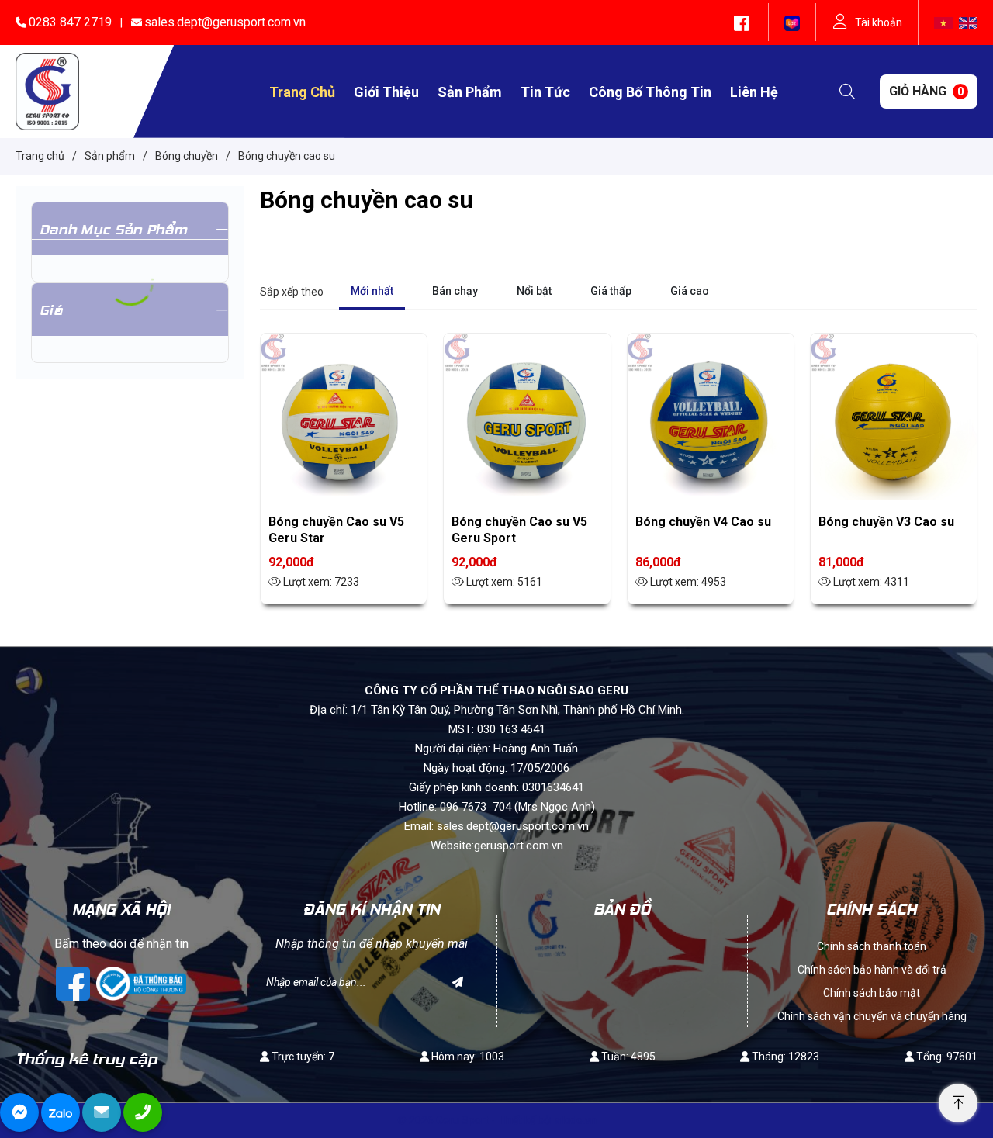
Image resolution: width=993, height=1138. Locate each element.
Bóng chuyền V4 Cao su (703, 521)
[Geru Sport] (47, 91)
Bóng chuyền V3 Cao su (886, 521)
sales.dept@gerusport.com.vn (225, 22)
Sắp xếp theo (292, 291)
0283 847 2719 (70, 22)
